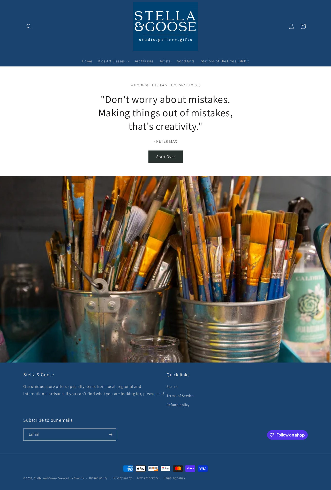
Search (172, 386)
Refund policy (178, 404)
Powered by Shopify (71, 478)
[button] (29, 26)
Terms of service (148, 478)
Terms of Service (180, 395)
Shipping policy (174, 478)
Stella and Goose (46, 478)
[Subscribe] (110, 434)
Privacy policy (122, 478)
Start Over (165, 156)
